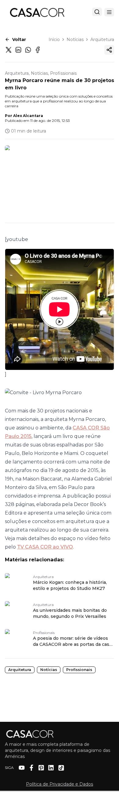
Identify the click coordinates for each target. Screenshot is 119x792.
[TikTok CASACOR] (61, 767)
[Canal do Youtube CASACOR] (22, 768)
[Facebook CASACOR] (31, 768)
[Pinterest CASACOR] (41, 768)
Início (54, 39)
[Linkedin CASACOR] (51, 768)
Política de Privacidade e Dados (59, 784)
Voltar (19, 39)
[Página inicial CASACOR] (37, 12)
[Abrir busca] (97, 12)
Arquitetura (102, 39)
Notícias (75, 39)
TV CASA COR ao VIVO (45, 547)
